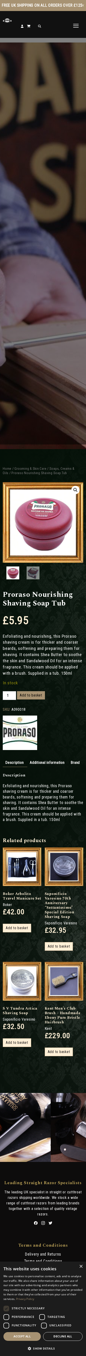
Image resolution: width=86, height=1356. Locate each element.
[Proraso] (20, 733)
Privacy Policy (25, 1299)
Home (7, 469)
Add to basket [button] (17, 928)
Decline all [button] (62, 1336)
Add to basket (31, 695)
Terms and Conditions (43, 1261)
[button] (75, 490)
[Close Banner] (83, 5)
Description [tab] (14, 762)
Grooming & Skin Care (30, 469)
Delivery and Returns (43, 1254)
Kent (48, 1028)
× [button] (81, 1266)
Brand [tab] (75, 762)
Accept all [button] (22, 1336)
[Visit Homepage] (7, 21)
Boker (7, 905)
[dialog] (43, 1309)
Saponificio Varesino (61, 923)
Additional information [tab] (47, 762)
